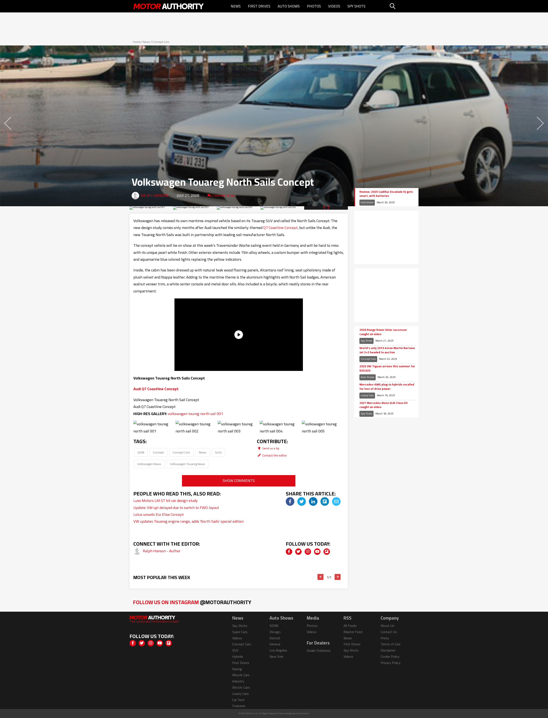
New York (276, 656)
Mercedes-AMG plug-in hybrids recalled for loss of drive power (386, 386)
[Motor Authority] (169, 6)
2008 (140, 452)
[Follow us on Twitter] (298, 551)
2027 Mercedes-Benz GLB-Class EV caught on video (383, 405)
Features (238, 706)
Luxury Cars (367, 395)
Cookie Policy (390, 656)
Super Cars (239, 632)
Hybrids (237, 656)
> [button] (338, 577)
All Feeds (350, 625)
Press (385, 638)
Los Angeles (278, 650)
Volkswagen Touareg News (187, 464)
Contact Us (389, 632)
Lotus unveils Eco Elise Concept (158, 514)
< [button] (320, 577)
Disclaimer (388, 650)
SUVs (218, 452)
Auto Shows (289, 6)
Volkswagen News (149, 464)
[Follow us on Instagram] (308, 551)
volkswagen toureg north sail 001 (195, 413)
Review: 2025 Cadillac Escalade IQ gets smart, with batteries (386, 194)
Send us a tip (270, 448)
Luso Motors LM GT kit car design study (165, 500)
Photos (314, 6)
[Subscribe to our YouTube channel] (317, 551)
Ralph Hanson (154, 195)
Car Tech (238, 700)
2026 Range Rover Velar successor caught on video (383, 332)
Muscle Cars (241, 675)
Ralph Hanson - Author (161, 550)
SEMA (274, 625)
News (236, 6)
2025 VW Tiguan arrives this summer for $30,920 (387, 368)
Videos (334, 6)
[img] (290, 501)
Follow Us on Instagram (192, 602)
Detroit (275, 638)
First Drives (259, 6)
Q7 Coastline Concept (280, 227)
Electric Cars (241, 687)
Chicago (275, 632)
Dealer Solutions (319, 650)
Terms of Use (391, 644)
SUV (235, 650)
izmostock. (304, 713)
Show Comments (239, 480)
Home (137, 41)
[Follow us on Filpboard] (326, 551)
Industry (238, 681)
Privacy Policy (391, 662)
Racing (237, 669)
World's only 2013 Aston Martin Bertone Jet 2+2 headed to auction (387, 350)
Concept (158, 452)
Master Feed (353, 632)
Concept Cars (161, 41)
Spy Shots (356, 6)
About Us (387, 625)
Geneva (275, 644)
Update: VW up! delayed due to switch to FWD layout (176, 507)
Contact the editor (274, 455)
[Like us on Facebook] (289, 551)
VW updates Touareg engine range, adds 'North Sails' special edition (188, 521)
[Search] (403, 6)
